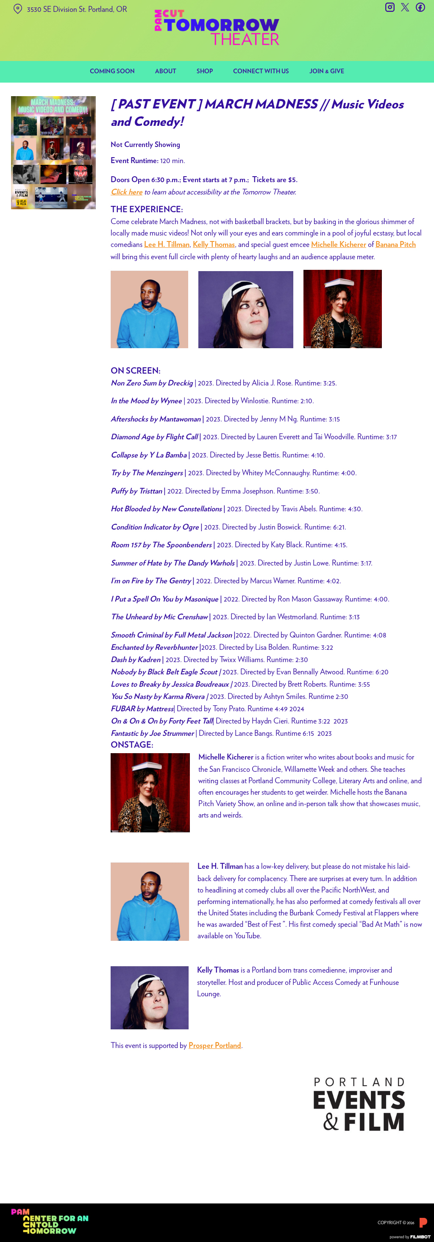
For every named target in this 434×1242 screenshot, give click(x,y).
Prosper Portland (215, 1046)
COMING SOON (112, 72)
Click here (126, 192)
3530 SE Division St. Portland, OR (77, 9)
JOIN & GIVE (326, 72)
